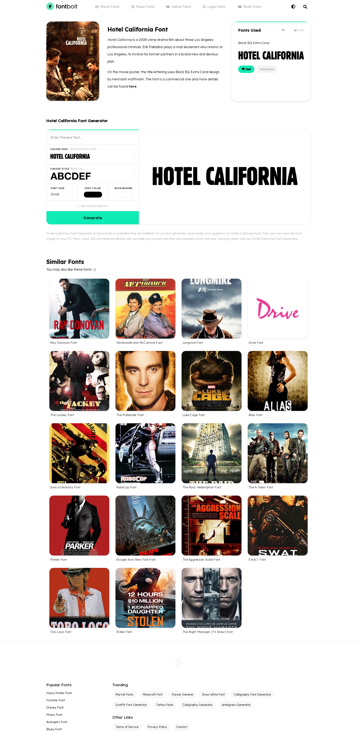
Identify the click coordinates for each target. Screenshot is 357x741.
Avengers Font (56, 722)
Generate (267, 69)
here (133, 86)
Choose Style (59, 168)
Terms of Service (126, 727)
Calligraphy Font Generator (252, 694)
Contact (181, 727)
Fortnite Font (55, 700)
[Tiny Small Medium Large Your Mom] (61, 192)
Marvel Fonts (124, 694)
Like (301, 30)
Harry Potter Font (59, 693)
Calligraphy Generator (197, 705)
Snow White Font (213, 694)
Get (248, 69)
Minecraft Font (153, 694)
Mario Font (54, 715)
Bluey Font (54, 729)
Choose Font (59, 149)
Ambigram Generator (236, 705)
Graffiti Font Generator (131, 705)
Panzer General (182, 694)
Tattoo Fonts (164, 705)
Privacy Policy (157, 727)
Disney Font (55, 707)
